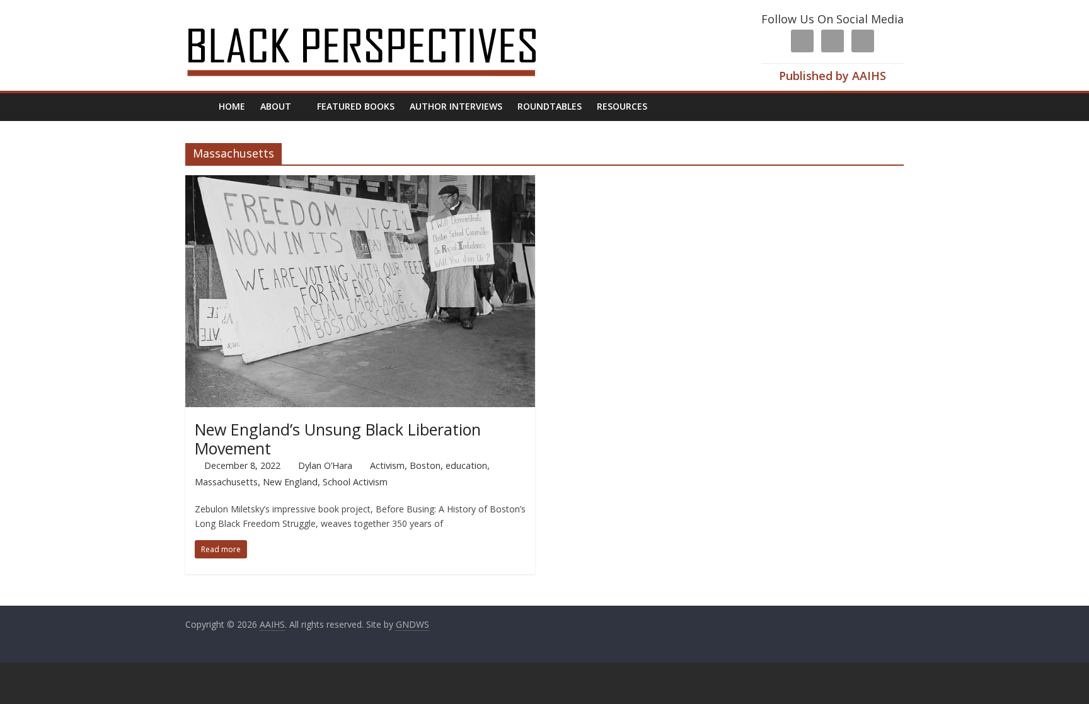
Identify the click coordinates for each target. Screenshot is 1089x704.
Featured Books (356, 106)
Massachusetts (226, 482)
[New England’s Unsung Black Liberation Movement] (360, 183)
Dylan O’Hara (325, 465)
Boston (425, 465)
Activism (387, 465)
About (275, 106)
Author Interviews (456, 106)
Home (232, 106)
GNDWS (412, 624)
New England (290, 482)
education (466, 465)
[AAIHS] (378, 20)
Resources (622, 106)
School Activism (355, 482)
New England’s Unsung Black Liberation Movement (338, 438)
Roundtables (549, 106)
